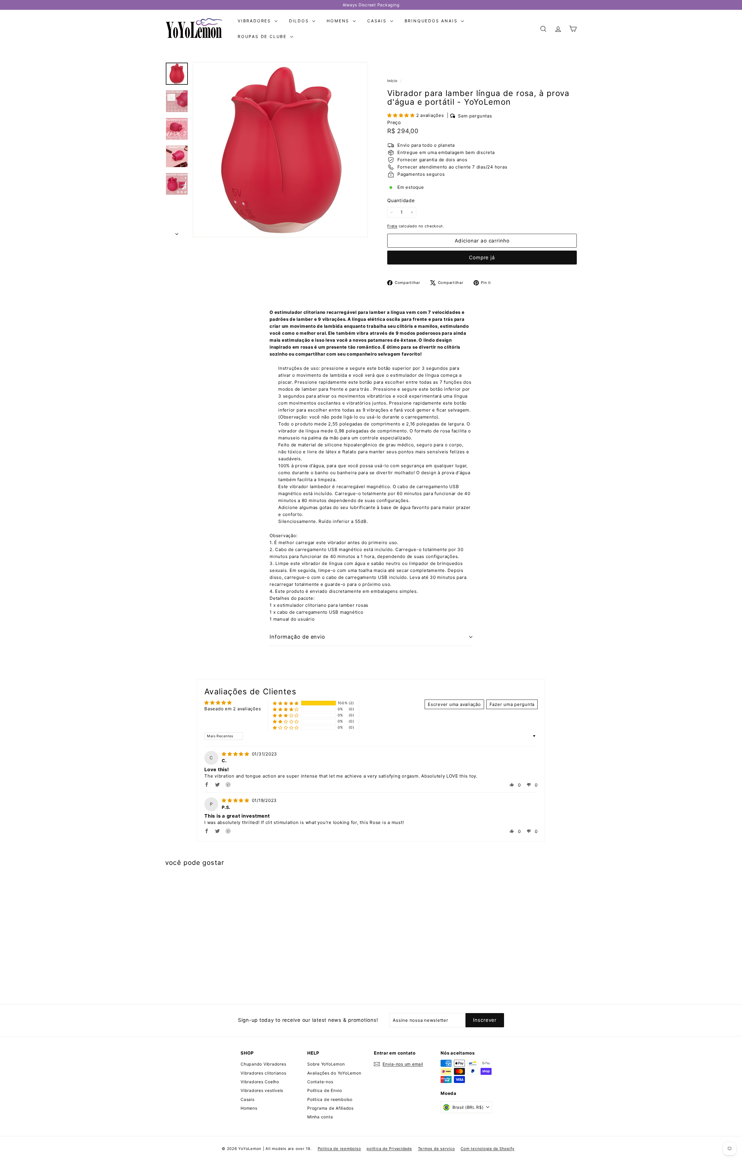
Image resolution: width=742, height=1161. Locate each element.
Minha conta (320, 1116)
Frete (392, 226)
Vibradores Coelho (260, 1081)
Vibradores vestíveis (262, 1090)
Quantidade (401, 200)
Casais (378, 20)
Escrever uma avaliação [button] (454, 704)
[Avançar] (176, 232)
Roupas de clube (263, 36)
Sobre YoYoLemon (326, 1064)
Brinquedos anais (432, 20)
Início (393, 81)
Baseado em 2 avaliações (232, 708)
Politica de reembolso (329, 1099)
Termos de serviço (436, 1148)
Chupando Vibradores (263, 1064)
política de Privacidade (389, 1148)
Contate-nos (320, 1081)
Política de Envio (324, 1090)
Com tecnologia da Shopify (487, 1148)
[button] (401, 115)
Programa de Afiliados (330, 1108)
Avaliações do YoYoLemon (334, 1073)
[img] (236, 754)
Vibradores (255, 20)
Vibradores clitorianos (263, 1073)
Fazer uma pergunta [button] (512, 704)
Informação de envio (297, 637)
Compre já (482, 257)
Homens (339, 20)
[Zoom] (280, 149)
